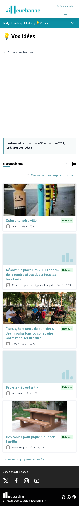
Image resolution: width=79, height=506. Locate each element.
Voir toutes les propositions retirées (23, 459)
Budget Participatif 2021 (18, 23)
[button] (67, 163)
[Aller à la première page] (30, 10)
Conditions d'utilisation (15, 471)
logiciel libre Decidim (34, 500)
